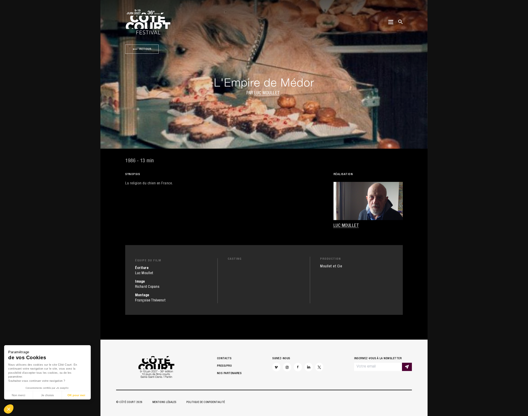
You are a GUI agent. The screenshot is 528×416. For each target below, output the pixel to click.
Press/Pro (224, 365)
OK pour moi (76, 395)
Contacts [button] (224, 358)
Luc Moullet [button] (267, 93)
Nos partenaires (229, 373)
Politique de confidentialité (205, 402)
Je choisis (47, 395)
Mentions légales (164, 402)
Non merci (18, 395)
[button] (9, 409)
